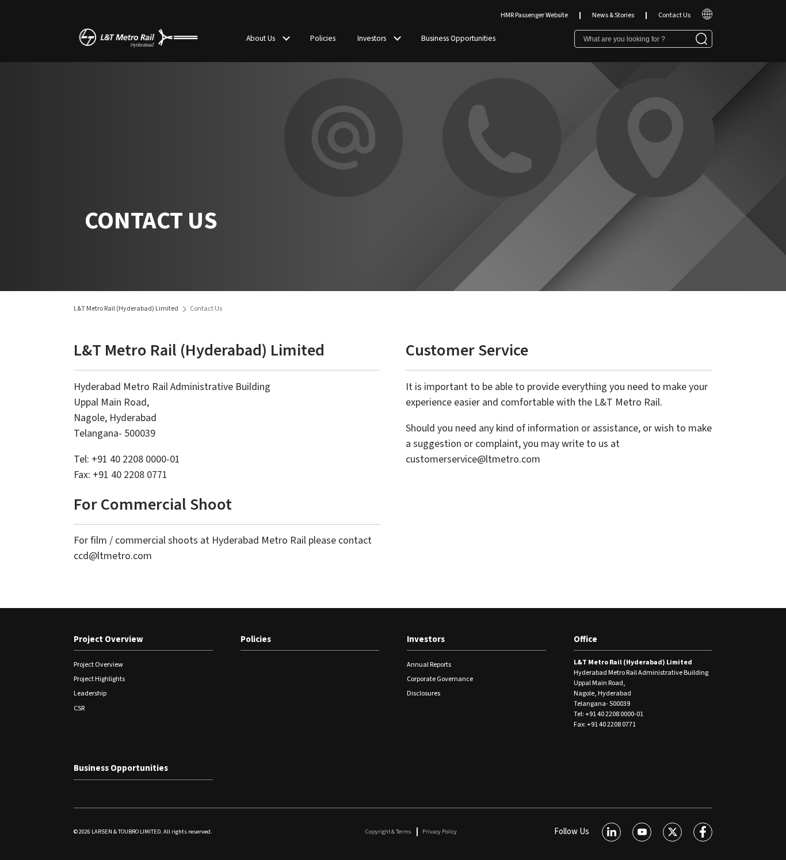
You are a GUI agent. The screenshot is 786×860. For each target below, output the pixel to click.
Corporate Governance (440, 679)
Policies (322, 38)
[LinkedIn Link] (611, 832)
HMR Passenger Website (534, 15)
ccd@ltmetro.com (113, 556)
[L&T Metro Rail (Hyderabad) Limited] (138, 39)
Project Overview (108, 639)
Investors (371, 38)
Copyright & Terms (388, 831)
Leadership (90, 693)
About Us (260, 38)
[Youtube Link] (641, 832)
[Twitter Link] (672, 832)
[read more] (707, 17)
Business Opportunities (458, 38)
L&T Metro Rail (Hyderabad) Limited (126, 309)
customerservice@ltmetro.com (473, 459)
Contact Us (674, 15)
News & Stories (613, 15)
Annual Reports (429, 665)
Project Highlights (99, 679)
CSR (79, 708)
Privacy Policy (439, 831)
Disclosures (423, 693)
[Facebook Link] (702, 832)
